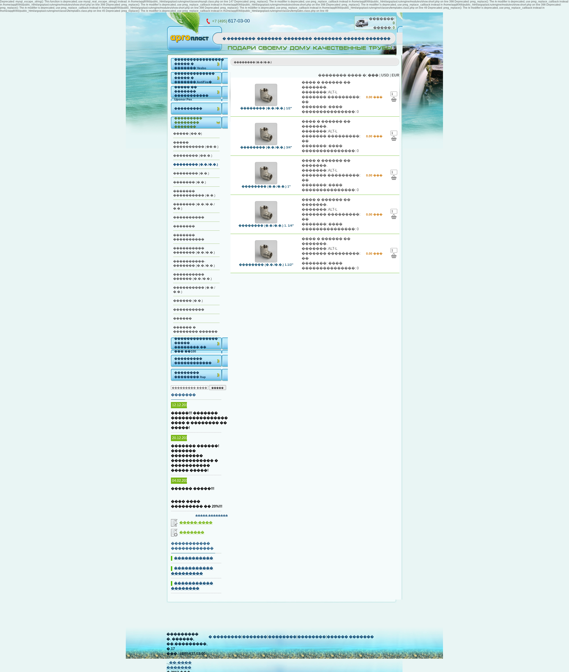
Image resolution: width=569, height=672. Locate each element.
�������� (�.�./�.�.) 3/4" (266, 147)
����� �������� (211, 515)
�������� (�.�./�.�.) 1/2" (266, 108)
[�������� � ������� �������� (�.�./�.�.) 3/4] (394, 138)
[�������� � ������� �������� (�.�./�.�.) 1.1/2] (394, 256)
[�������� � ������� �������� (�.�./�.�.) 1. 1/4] (394, 217)
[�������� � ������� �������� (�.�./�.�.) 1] (394, 177)
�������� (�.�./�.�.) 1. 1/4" (266, 225)
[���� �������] (361, 29)
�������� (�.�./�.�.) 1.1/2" (266, 264)
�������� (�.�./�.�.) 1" (266, 186)
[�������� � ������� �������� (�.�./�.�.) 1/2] (394, 99)
